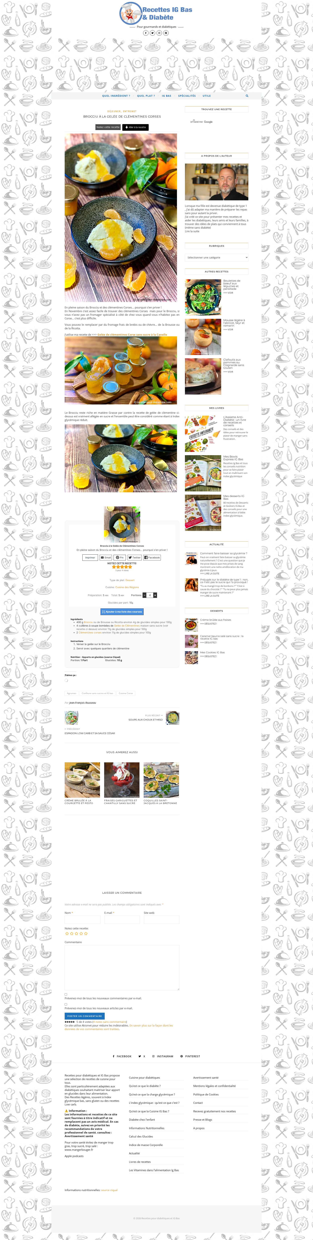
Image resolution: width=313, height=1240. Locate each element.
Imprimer (90, 557)
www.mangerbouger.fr (79, 1149)
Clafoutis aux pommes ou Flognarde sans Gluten (233, 364)
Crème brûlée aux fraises (215, 619)
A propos (199, 1128)
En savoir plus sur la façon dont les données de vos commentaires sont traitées (119, 1027)
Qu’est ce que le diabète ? (144, 1086)
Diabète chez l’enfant (142, 1119)
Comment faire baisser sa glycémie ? (223, 553)
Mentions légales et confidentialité (214, 1086)
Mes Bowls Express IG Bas (233, 458)
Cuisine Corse (126, 693)
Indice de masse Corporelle (146, 1145)
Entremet (130, 111)
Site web (149, 913)
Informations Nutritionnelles (146, 1128)
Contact (198, 1103)
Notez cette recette (108, 127)
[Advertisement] (156, 65)
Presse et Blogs (202, 1119)
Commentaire (73, 942)
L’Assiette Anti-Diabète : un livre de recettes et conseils (234, 421)
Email (107, 557)
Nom (69, 913)
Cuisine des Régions (127, 587)
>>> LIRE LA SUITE (209, 573)
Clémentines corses (90, 632)
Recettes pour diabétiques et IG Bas (87, 1075)
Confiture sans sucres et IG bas (97, 693)
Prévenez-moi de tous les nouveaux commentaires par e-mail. (103, 998)
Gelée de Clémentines (127, 625)
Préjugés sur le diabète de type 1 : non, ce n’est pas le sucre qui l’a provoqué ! (224, 581)
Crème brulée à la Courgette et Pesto (79, 802)
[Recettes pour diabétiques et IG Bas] (156, 19)
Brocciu (88, 622)
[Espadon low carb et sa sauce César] (71, 718)
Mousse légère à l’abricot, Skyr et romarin (234, 322)
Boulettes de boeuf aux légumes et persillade (231, 285)
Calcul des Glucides (141, 1136)
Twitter (136, 557)
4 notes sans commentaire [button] (109, 1022)
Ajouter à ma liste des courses (123, 611)
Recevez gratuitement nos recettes (214, 1111)
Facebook (154, 557)
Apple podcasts (74, 1156)
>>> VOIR (228, 292)
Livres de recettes (140, 1162)
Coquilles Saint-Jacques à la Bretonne (160, 802)
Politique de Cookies (206, 1094)
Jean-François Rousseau (82, 702)
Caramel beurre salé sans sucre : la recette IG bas (221, 637)
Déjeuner (114, 111)
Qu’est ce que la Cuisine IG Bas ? (149, 1111)
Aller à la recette (137, 127)
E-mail (109, 913)
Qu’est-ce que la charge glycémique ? (152, 1094)
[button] (114, 566)
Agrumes (71, 693)
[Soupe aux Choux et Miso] (173, 718)
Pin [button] (121, 557)
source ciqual (109, 1190)
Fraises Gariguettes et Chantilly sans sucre (120, 802)
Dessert (130, 580)
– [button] (144, 595)
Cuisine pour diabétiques (144, 1077)
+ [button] (155, 595)
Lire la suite (192, 231)
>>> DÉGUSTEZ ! (208, 623)
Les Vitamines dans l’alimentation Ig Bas (154, 1170)
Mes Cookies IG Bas (212, 652)
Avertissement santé (79, 1136)
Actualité (134, 1153)
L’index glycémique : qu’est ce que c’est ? (154, 1103)
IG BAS (166, 95)
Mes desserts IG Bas (233, 497)
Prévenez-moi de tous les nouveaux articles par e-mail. (99, 1008)
